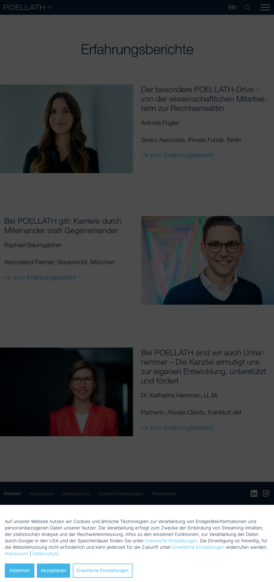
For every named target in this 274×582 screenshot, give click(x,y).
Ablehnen (19, 570)
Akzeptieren (53, 570)
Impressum (16, 553)
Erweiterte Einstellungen (171, 540)
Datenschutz (45, 553)
